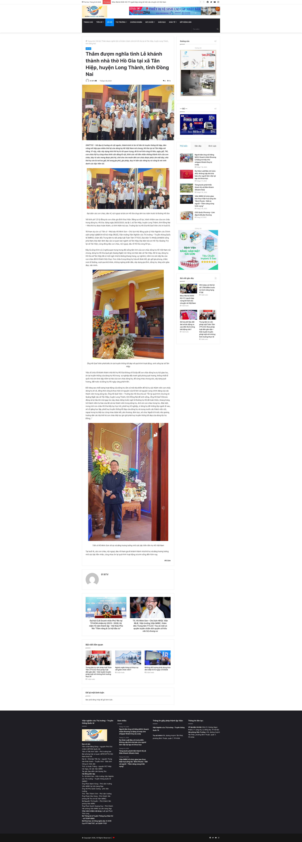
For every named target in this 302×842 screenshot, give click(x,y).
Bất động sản (185, 22)
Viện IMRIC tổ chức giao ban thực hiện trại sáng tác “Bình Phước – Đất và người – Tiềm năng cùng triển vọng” (205, 201)
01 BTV (92, 81)
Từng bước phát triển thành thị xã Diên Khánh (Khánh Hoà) (204, 187)
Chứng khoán (136, 22)
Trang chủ (88, 22)
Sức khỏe (149, 22)
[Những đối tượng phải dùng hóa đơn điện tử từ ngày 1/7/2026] (158, 657)
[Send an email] (96, 81)
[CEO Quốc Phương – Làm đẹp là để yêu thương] (186, 215)
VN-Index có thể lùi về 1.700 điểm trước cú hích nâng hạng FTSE (136, 2)
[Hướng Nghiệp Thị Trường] (94, 11)
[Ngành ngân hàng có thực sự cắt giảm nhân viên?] (128, 657)
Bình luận (212, 146)
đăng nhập (96, 700)
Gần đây (198, 146)
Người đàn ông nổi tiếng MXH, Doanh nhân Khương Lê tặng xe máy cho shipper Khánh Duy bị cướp (205, 160)
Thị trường (121, 22)
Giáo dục (162, 22)
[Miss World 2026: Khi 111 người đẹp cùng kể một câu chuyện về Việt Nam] (188, 288)
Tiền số (99, 22)
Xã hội (109, 22)
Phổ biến (183, 146)
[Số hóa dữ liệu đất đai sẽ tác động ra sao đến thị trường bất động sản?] (188, 315)
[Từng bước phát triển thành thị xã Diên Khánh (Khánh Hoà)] (186, 188)
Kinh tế (172, 22)
